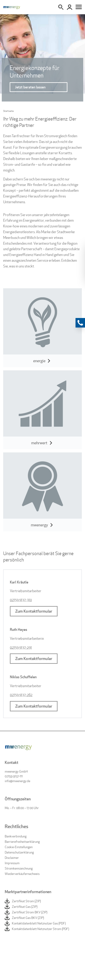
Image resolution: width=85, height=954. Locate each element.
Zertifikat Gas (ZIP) (24, 907)
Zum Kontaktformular (33, 611)
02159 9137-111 (14, 776)
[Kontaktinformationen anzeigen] (80, 323)
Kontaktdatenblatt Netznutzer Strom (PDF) (40, 929)
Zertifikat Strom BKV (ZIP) (29, 912)
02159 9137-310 (21, 600)
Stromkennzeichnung (19, 868)
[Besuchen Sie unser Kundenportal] (69, 7)
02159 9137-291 (21, 647)
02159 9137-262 (21, 695)
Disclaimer (12, 858)
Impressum (12, 863)
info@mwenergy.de (17, 781)
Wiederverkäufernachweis (22, 874)
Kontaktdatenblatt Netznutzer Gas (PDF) (39, 923)
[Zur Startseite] (11, 7)
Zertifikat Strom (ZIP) (26, 901)
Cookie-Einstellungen (19, 847)
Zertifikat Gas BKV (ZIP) (28, 918)
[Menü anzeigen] (79, 7)
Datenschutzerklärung (19, 852)
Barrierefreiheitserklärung (22, 842)
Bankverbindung (15, 836)
